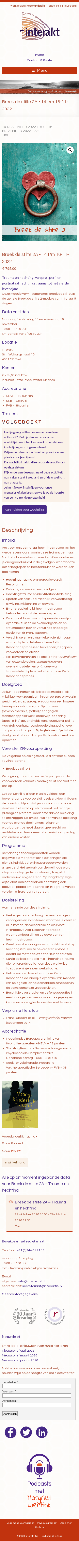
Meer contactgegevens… (21, 1294)
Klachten (39, 1527)
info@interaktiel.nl (31, 1281)
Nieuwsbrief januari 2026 (20, 1360)
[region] (39, 87)
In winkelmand (15, 1162)
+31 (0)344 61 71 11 (31, 1250)
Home (39, 54)
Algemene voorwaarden (20, 1523)
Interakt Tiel (32, 1536)
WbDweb (57, 1536)
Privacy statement (47, 1523)
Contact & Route (39, 60)
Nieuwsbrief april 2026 (18, 1350)
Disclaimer (66, 1523)
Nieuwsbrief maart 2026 (19, 1355)
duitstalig (70, 6)
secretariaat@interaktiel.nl (42, 1286)
